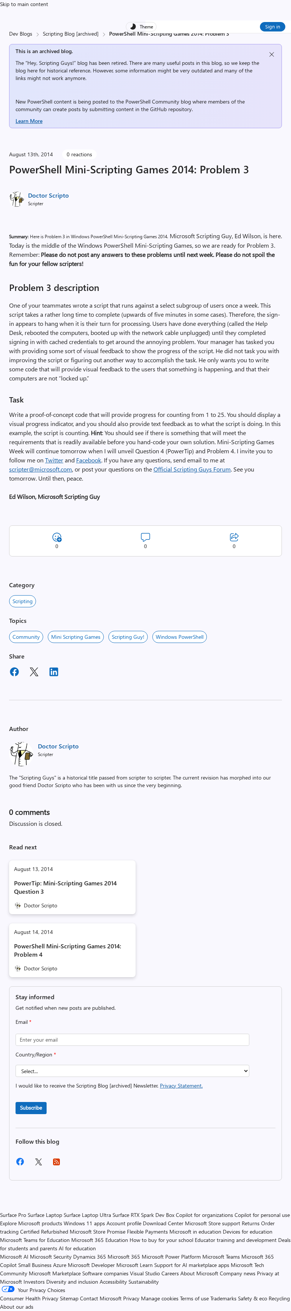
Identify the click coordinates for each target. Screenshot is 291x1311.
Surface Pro (13, 1214)
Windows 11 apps (84, 1223)
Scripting (23, 601)
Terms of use (194, 1298)
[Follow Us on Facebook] (20, 1164)
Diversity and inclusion (72, 1281)
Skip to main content (24, 4)
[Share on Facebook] (14, 673)
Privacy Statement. (181, 1085)
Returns (251, 1223)
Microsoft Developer (91, 1265)
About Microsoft (199, 1273)
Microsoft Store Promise (97, 1231)
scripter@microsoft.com (40, 469)
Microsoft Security (51, 1256)
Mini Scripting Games (75, 636)
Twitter (54, 460)
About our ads (16, 1306)
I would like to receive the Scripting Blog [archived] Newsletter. (109, 1085)
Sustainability (143, 1281)
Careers (170, 1273)
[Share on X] (34, 673)
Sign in (272, 26)
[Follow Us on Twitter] (38, 1164)
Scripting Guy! (128, 636)
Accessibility (113, 1281)
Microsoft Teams (221, 1256)
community (26, 636)
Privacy (132, 1298)
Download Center (163, 1223)
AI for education (77, 1248)
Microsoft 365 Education (99, 1239)
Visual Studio (145, 1273)
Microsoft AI (14, 1256)
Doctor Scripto (48, 195)
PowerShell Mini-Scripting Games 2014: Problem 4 (67, 950)
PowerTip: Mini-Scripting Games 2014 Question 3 (65, 887)
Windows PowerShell (179, 636)
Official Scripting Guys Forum (192, 469)
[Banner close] (271, 54)
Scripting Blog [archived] (71, 33)
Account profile (123, 1223)
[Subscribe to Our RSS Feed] (56, 1164)
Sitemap (69, 1298)
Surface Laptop (45, 1214)
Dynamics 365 (89, 1256)
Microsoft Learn (134, 1265)
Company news (237, 1273)
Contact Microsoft (101, 1298)
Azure (59, 1265)
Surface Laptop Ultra (87, 1214)
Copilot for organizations (204, 1214)
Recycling (279, 1298)
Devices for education (247, 1231)
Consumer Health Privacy (29, 1298)
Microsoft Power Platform (171, 1256)
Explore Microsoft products (31, 1223)
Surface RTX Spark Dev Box (143, 1214)
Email (23, 1021)
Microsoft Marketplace (55, 1273)
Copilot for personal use (262, 1214)
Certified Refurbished (44, 1231)
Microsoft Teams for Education (35, 1239)
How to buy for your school (161, 1239)
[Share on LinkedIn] (53, 673)
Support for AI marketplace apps (191, 1265)
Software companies (105, 1273)
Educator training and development (236, 1239)
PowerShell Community (152, 101)
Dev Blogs (20, 33)
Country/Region (36, 1054)
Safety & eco (252, 1298)
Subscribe (31, 1107)
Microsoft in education (195, 1231)
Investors (34, 1281)
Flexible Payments (147, 1231)
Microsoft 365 (124, 1256)
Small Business (35, 1265)
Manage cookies (159, 1298)
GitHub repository (171, 109)
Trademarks (223, 1298)
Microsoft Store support (212, 1223)
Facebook (88, 460)
